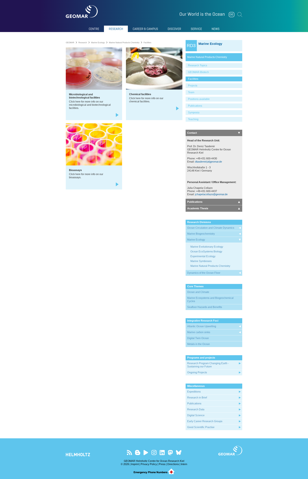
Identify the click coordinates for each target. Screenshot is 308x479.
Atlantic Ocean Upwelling (201, 326)
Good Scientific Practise (200, 427)
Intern (184, 464)
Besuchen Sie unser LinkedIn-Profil (162, 452)
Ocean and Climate (198, 292)
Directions (173, 464)
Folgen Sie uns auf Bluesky (178, 452)
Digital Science (196, 415)
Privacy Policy (149, 464)
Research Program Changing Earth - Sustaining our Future (208, 365)
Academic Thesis (197, 208)
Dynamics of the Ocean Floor (203, 272)
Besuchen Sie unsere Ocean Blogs (138, 452)
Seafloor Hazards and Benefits (204, 307)
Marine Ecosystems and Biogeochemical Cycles (210, 300)
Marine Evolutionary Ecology (206, 246)
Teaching (193, 119)
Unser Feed (129, 452)
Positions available (199, 99)
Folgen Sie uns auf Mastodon (170, 452)
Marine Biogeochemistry (201, 233)
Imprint (135, 464)
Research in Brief (197, 397)
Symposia (193, 112)
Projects (192, 85)
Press (162, 464)
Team (191, 92)
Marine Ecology (98, 42)
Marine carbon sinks (198, 332)
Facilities (193, 79)
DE (231, 14)
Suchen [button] (239, 14)
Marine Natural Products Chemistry (124, 42)
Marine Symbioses (201, 261)
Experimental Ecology (202, 256)
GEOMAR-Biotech (198, 72)
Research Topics (197, 65)
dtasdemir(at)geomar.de (208, 161)
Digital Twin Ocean (198, 338)
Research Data (195, 409)
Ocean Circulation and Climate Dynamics (210, 227)
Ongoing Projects (197, 372)
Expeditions (194, 391)
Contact (192, 132)
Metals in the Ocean (198, 344)
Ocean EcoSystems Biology (206, 251)
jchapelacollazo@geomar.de (211, 194)
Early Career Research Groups (204, 421)
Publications (195, 105)
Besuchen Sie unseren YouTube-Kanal (146, 452)
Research (82, 42)
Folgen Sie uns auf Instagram (154, 452)
